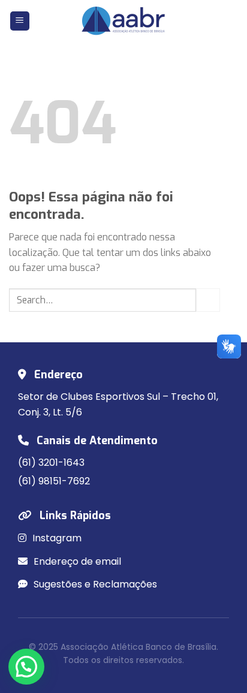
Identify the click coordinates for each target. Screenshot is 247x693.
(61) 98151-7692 (54, 481)
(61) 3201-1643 (51, 462)
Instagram (56, 538)
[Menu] (20, 21)
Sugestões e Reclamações (94, 584)
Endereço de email (76, 561)
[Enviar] (208, 300)
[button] (26, 667)
